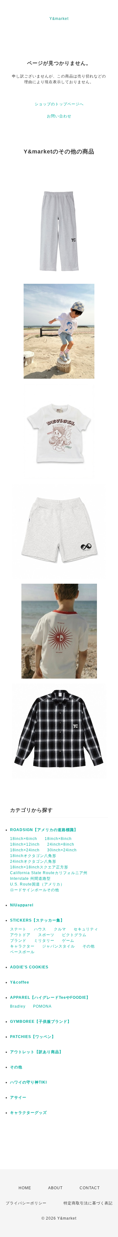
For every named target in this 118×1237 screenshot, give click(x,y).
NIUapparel (21, 905)
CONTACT (90, 1188)
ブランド (18, 940)
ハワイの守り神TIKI (28, 1082)
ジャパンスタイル (58, 946)
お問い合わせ (59, 116)
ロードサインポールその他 (34, 890)
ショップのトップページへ (59, 104)
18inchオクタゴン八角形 (33, 856)
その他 (88, 946)
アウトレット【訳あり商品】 (36, 1052)
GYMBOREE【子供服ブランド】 (40, 1021)
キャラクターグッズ (28, 1112)
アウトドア (20, 935)
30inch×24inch (62, 850)
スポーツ (46, 935)
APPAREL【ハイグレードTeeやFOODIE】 (50, 997)
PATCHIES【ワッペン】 (33, 1037)
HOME (25, 1188)
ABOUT (55, 1188)
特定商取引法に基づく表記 (88, 1203)
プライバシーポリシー (26, 1203)
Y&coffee (19, 982)
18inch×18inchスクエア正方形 (39, 867)
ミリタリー (44, 940)
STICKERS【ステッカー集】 (37, 920)
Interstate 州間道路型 (30, 878)
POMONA (42, 1006)
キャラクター (22, 946)
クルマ (60, 929)
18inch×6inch (23, 838)
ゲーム (68, 940)
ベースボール (22, 952)
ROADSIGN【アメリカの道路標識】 (44, 830)
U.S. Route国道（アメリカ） (37, 884)
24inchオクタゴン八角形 (33, 861)
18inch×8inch (58, 838)
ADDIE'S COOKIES (29, 967)
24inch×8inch (60, 844)
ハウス (40, 929)
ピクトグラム (74, 935)
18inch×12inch (25, 844)
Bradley (17, 1006)
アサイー (18, 1097)
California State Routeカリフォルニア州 (48, 873)
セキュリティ (86, 929)
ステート (18, 929)
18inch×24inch (25, 850)
